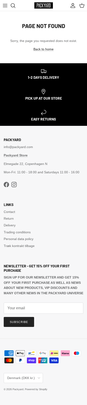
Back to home (43, 49)
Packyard (18, 389)
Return (9, 218)
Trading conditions (17, 232)
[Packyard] (43, 5)
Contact (9, 212)
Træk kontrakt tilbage (19, 246)
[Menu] (5, 5)
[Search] (15, 5)
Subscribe (19, 322)
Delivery (10, 225)
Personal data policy (18, 239)
